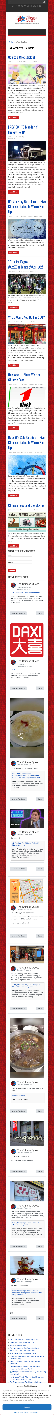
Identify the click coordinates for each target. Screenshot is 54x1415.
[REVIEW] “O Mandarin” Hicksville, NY (23, 129)
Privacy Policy (34, 1412)
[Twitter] (19, 5)
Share (40, 613)
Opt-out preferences (21, 1412)
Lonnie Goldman (18, 1096)
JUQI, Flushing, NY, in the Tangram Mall (24, 1339)
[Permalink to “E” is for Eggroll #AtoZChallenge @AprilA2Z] (27, 294)
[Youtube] (28, 5)
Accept (27, 1407)
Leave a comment (29, 137)
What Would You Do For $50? (26, 317)
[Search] (44, 2)
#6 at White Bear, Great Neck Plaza (23, 1353)
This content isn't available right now (25, 592)
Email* (10, 563)
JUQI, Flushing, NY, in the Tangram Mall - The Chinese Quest (26, 986)
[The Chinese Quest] (27, 22)
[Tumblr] (37, 5)
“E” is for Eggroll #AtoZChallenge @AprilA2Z (25, 264)
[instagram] (40, 5)
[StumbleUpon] (34, 5)
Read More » (13, 117)
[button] (50, 1386)
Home (13, 42)
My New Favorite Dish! (18, 1345)
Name (10, 555)
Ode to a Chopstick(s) (21, 57)
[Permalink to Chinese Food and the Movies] (27, 532)
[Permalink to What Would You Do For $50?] (27, 344)
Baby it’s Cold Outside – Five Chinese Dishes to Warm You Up (26, 442)
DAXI (13, 669)
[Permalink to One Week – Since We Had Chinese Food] (27, 406)
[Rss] (13, 5)
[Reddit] (31, 5)
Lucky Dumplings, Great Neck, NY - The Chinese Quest (26, 1224)
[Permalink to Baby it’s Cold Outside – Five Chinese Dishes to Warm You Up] (27, 474)
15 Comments (25, 271)
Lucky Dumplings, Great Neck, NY (22, 1342)
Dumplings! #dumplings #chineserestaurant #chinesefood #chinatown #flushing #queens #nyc (26, 775)
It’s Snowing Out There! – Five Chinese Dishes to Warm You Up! (27, 206)
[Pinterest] (22, 5)
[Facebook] (16, 5)
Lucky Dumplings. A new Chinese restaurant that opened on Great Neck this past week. (27, 1293)
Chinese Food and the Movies (26, 505)
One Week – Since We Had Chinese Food (24, 377)
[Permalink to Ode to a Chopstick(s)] (27, 84)
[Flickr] (25, 5)
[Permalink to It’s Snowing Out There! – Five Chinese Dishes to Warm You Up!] (27, 238)
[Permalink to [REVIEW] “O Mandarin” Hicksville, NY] (27, 161)
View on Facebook (18, 613)
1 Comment (28, 62)
